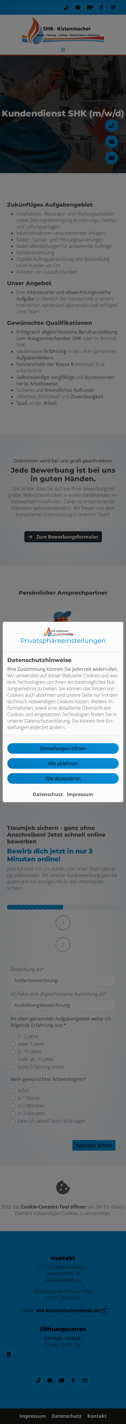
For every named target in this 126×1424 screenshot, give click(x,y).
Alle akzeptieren (63, 778)
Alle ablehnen (63, 763)
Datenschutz (48, 794)
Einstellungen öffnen (63, 748)
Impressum (80, 794)
